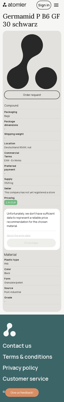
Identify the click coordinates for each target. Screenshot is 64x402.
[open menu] (56, 5)
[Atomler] (14, 5)
